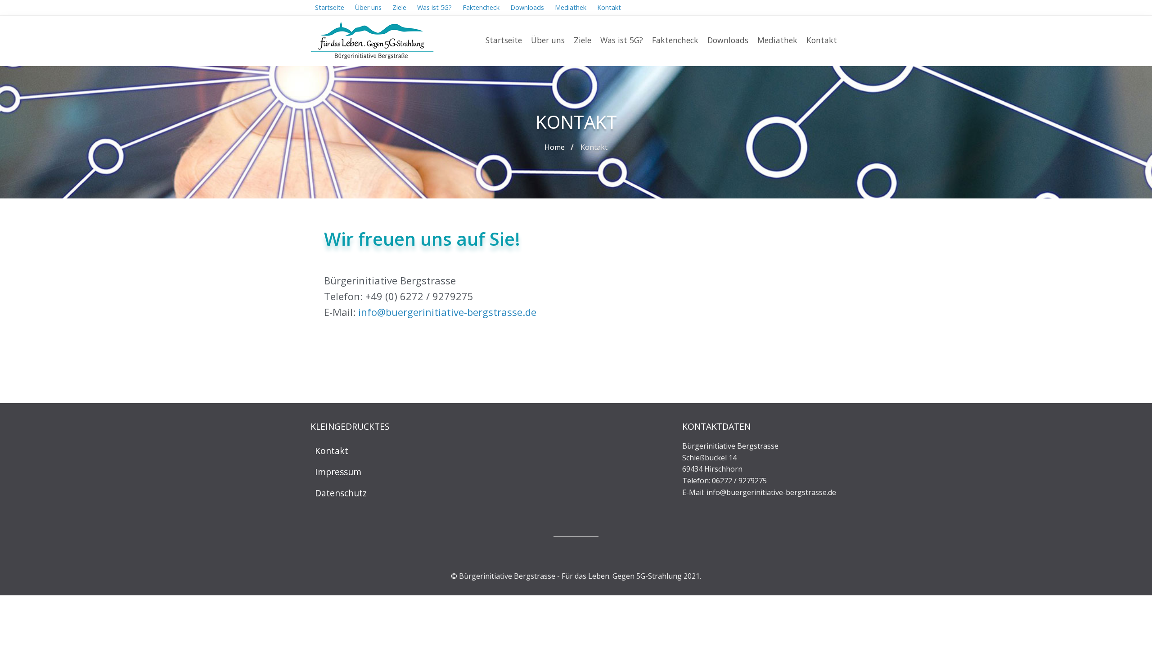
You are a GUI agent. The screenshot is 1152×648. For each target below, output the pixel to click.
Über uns (548, 40)
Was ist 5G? (621, 40)
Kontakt (821, 40)
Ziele (582, 40)
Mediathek (777, 40)
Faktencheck (675, 40)
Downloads (727, 40)
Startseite (504, 40)
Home (554, 147)
